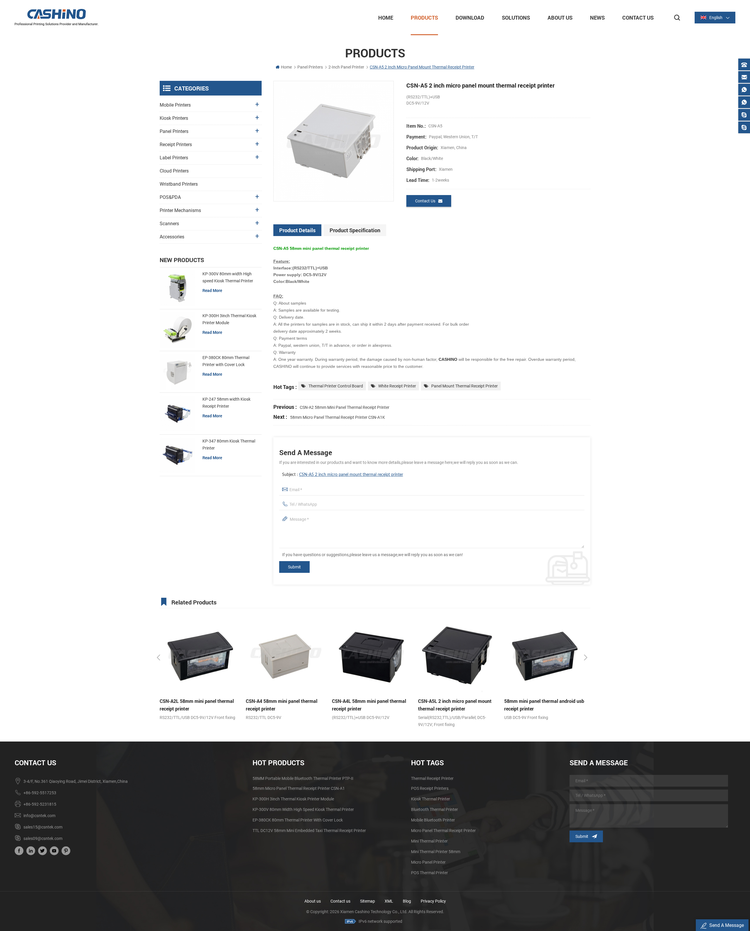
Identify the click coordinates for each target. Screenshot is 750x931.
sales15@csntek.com (42, 827)
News (597, 17)
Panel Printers (310, 67)
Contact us (340, 901)
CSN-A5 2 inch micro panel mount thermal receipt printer (351, 475)
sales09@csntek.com (42, 838)
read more (212, 290)
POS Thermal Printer (429, 872)
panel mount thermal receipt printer (464, 386)
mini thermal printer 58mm (435, 851)
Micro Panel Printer (428, 862)
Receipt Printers (176, 144)
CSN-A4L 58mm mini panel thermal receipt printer (283, 705)
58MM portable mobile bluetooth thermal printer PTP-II (303, 778)
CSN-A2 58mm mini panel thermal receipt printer (344, 407)
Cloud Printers (174, 171)
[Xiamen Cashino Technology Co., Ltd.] (56, 17)
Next (585, 657)
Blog (407, 901)
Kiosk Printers (174, 118)
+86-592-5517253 (39, 792)
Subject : (342, 475)
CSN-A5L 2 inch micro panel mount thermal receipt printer (368, 705)
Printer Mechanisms (180, 210)
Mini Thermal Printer (429, 841)
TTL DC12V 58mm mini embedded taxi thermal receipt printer (309, 830)
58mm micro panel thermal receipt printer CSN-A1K (337, 417)
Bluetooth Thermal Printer (434, 809)
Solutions (516, 17)
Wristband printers (179, 184)
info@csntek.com (39, 815)
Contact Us (638, 17)
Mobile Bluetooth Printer (433, 820)
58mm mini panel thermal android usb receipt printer (458, 705)
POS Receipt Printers (430, 788)
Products (424, 17)
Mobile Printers (175, 105)
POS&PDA (170, 197)
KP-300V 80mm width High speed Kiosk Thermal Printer (227, 277)
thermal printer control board (335, 386)
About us (312, 901)
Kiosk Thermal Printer (430, 799)
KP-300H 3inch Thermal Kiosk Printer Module (229, 319)
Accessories (172, 237)
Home (385, 17)
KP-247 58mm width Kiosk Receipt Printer (226, 403)
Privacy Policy (433, 901)
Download (470, 17)
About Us (560, 17)
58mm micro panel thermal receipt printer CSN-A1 (540, 705)
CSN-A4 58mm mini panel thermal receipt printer (195, 705)
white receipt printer (397, 386)
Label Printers (174, 157)
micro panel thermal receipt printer (443, 830)
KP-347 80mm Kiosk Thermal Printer (228, 444)
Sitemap (367, 901)
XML (389, 901)
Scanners (169, 223)
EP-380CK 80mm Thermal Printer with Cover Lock (225, 361)
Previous (158, 657)
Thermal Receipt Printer (432, 778)
